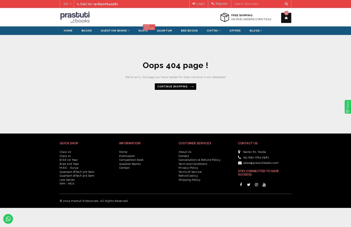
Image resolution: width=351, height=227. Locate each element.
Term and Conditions (193, 163)
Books (86, 30)
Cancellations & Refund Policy (200, 159)
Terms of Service (190, 171)
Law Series (67, 179)
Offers (235, 30)
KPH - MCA (67, 183)
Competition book (131, 159)
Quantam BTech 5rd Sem (77, 175)
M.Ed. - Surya (69, 167)
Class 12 (65, 155)
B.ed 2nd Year (69, 163)
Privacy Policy (188, 167)
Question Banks (114, 30)
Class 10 (65, 151)
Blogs (255, 30)
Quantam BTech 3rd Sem (77, 171)
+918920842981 (105, 4)
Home (68, 30)
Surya (145, 29)
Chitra (213, 30)
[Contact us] (8, 219)
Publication (127, 155)
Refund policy (188, 175)
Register (221, 3)
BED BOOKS (189, 30)
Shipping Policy (189, 179)
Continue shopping (172, 86)
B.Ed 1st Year (69, 159)
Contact (124, 167)
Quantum (164, 30)
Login (200, 3)
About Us (185, 151)
